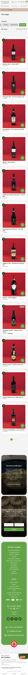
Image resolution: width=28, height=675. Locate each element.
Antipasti (14, 556)
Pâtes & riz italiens (14, 554)
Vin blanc (6, 24)
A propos (14, 612)
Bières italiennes (14, 569)
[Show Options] (22, 524)
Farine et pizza (14, 563)
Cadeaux (14, 571)
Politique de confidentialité (14, 592)
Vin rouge (22, 24)
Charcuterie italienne (14, 550)
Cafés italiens (14, 567)
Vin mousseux (14, 24)
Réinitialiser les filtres (21, 29)
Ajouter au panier (22, 60)
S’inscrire (14, 529)
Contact (14, 614)
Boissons (14, 6)
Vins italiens (4, 9)
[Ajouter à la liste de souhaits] (3, 40)
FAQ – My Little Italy (14, 594)
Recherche (24, 2)
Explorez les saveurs (14, 484)
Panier (14, 584)
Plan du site (14, 597)
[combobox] (18, 524)
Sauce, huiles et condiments (14, 560)
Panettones (14, 573)
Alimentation (5, 6)
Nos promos (23, 6)
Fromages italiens (14, 552)
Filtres (5, 29)
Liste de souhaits (21, 2)
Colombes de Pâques (14, 558)
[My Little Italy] (5, 3)
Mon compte (12, 2)
